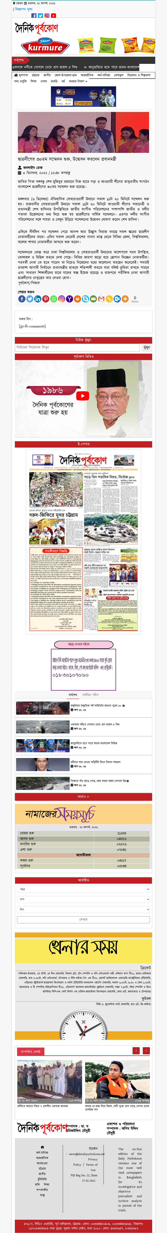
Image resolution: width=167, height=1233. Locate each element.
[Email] (93, 298)
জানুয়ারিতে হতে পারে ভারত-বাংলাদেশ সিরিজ (92, 67)
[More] (125, 298)
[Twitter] (29, 298)
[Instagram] (61, 298)
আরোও (82, 797)
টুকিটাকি (42, 1179)
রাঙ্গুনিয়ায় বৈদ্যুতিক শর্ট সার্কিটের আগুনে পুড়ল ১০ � (98, 706)
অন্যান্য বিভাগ (77, 81)
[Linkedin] (37, 298)
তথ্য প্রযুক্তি (20, 81)
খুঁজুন (147, 347)
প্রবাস (44, 81)
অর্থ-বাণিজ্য (104, 75)
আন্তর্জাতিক (87, 75)
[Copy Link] (109, 298)
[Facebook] (21, 298)
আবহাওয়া (42, 1163)
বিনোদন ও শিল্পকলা (138, 75)
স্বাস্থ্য (42, 1195)
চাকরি (54, 81)
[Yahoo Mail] (69, 298)
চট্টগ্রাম (36, 75)
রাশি (37, 1185)
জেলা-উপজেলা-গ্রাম (66, 75)
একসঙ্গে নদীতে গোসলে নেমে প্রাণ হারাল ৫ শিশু (95, 725)
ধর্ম (63, 81)
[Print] (77, 298)
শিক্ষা (33, 81)
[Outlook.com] (117, 298)
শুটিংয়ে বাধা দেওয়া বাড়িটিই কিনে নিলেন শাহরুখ (96, 762)
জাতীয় (47, 75)
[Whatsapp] (53, 298)
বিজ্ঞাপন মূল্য (23, 9)
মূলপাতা (23, 75)
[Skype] (85, 298)
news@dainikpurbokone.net (87, 1154)
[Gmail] (101, 298)
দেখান (83, 919)
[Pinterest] (45, 298)
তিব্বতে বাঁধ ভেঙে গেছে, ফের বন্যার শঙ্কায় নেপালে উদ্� (100, 781)
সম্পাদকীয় (42, 1190)
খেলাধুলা (118, 75)
